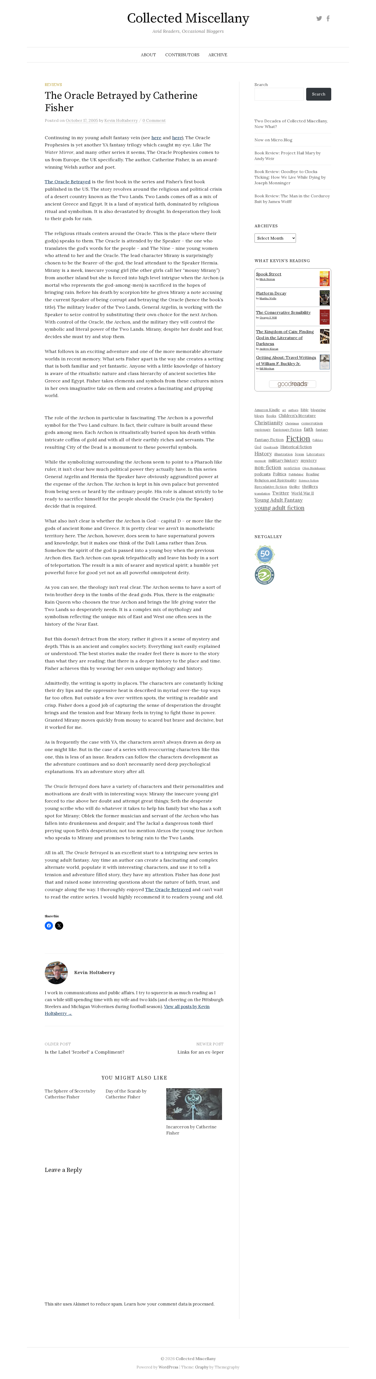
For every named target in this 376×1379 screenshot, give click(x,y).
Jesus (299, 454)
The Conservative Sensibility (283, 312)
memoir (260, 461)
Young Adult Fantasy (279, 500)
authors (293, 410)
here (156, 138)
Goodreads (270, 447)
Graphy (201, 1367)
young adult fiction (279, 507)
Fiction (298, 438)
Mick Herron (267, 279)
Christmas (292, 423)
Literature (315, 454)
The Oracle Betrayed (68, 182)
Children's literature (297, 415)
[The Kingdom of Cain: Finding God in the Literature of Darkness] (325, 335)
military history (283, 460)
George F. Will (268, 317)
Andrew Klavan (269, 348)
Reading (312, 474)
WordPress (168, 1367)
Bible (304, 410)
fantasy (322, 429)
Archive (217, 55)
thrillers (310, 486)
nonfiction (292, 468)
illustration (283, 454)
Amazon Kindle (267, 410)
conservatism (312, 423)
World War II (302, 493)
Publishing (296, 474)
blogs (259, 415)
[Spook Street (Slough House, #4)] (325, 278)
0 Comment (154, 120)
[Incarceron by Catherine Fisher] (194, 1104)
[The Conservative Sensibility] (325, 316)
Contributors (182, 55)
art (284, 410)
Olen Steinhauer (314, 468)
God (258, 447)
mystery (309, 460)
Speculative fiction (271, 486)
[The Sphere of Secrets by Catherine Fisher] (75, 1095)
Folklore (318, 440)
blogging (318, 410)
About (148, 55)
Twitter (280, 493)
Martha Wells (268, 298)
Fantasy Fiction (269, 439)
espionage (263, 429)
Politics (279, 474)
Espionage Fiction (287, 429)
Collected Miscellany (188, 18)
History (263, 454)
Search (261, 84)
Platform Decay (271, 293)
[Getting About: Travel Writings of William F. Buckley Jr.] (325, 361)
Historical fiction (296, 446)
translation (262, 493)
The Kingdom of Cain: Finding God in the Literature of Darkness (285, 337)
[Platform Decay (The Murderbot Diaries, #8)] (325, 297)
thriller (294, 487)
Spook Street (268, 273)
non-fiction (268, 467)
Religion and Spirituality (275, 480)
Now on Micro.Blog (273, 139)
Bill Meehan (267, 368)
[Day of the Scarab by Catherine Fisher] (136, 1095)
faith (308, 429)
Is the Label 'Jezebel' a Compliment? (84, 1052)
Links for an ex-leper (201, 1052)
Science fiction (309, 480)
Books (271, 416)
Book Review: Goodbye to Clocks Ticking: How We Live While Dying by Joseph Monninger (290, 177)
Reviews (53, 84)
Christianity (269, 422)
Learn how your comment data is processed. (169, 1304)
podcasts (263, 474)
